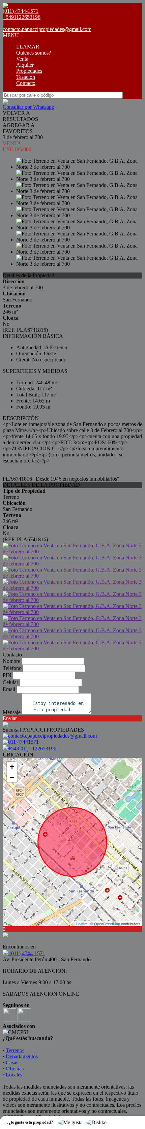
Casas (12, 1062)
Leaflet (81, 923)
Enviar (10, 718)
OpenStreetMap (107, 923)
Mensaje (12, 712)
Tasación (25, 77)
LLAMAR (27, 47)
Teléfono (12, 668)
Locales (14, 1074)
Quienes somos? (33, 53)
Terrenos (15, 1050)
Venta (22, 59)
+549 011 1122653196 (32, 748)
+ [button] (12, 767)
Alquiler (25, 65)
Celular (10, 682)
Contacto (25, 83)
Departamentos (22, 1056)
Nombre (11, 661)
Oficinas (15, 1068)
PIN (7, 675)
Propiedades (29, 71)
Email (9, 689)
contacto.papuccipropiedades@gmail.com (47, 29)
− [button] (12, 777)
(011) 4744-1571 (26, 953)
